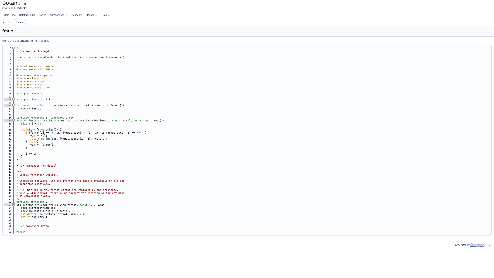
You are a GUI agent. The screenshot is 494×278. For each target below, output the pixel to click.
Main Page (10, 15)
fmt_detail (39, 99)
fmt (37, 204)
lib (12, 22)
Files (104, 15)
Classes (90, 15)
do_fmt (39, 105)
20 (8, 105)
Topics (42, 15)
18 (8, 99)
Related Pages (27, 15)
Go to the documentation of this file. (25, 40)
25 (8, 120)
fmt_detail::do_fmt (35, 214)
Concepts (76, 15)
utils (20, 22)
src (4, 22)
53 (8, 204)
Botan (36, 93)
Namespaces (57, 15)
